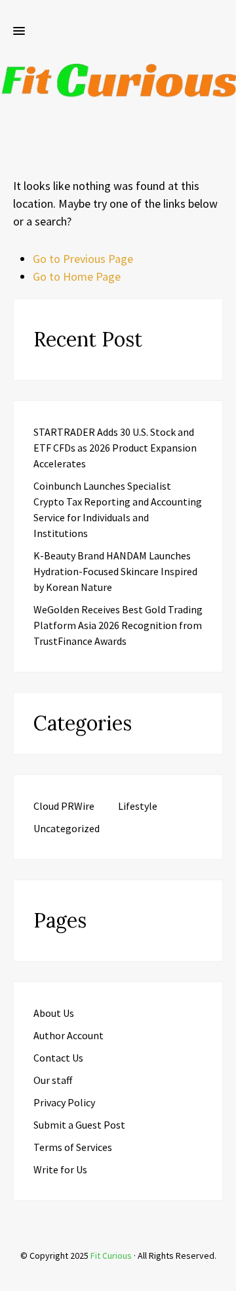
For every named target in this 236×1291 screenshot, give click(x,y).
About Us (53, 1013)
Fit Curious (111, 1255)
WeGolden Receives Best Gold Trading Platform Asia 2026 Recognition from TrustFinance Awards (118, 625)
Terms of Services (72, 1147)
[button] (19, 31)
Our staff (52, 1080)
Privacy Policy (64, 1102)
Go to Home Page (77, 276)
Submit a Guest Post (79, 1124)
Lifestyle (137, 805)
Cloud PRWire (63, 805)
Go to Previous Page (83, 258)
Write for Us (60, 1169)
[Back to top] (223, 1278)
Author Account (68, 1035)
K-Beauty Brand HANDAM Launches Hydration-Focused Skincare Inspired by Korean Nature (115, 571)
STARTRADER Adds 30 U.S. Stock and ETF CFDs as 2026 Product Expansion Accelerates (115, 447)
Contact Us (58, 1057)
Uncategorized (66, 828)
